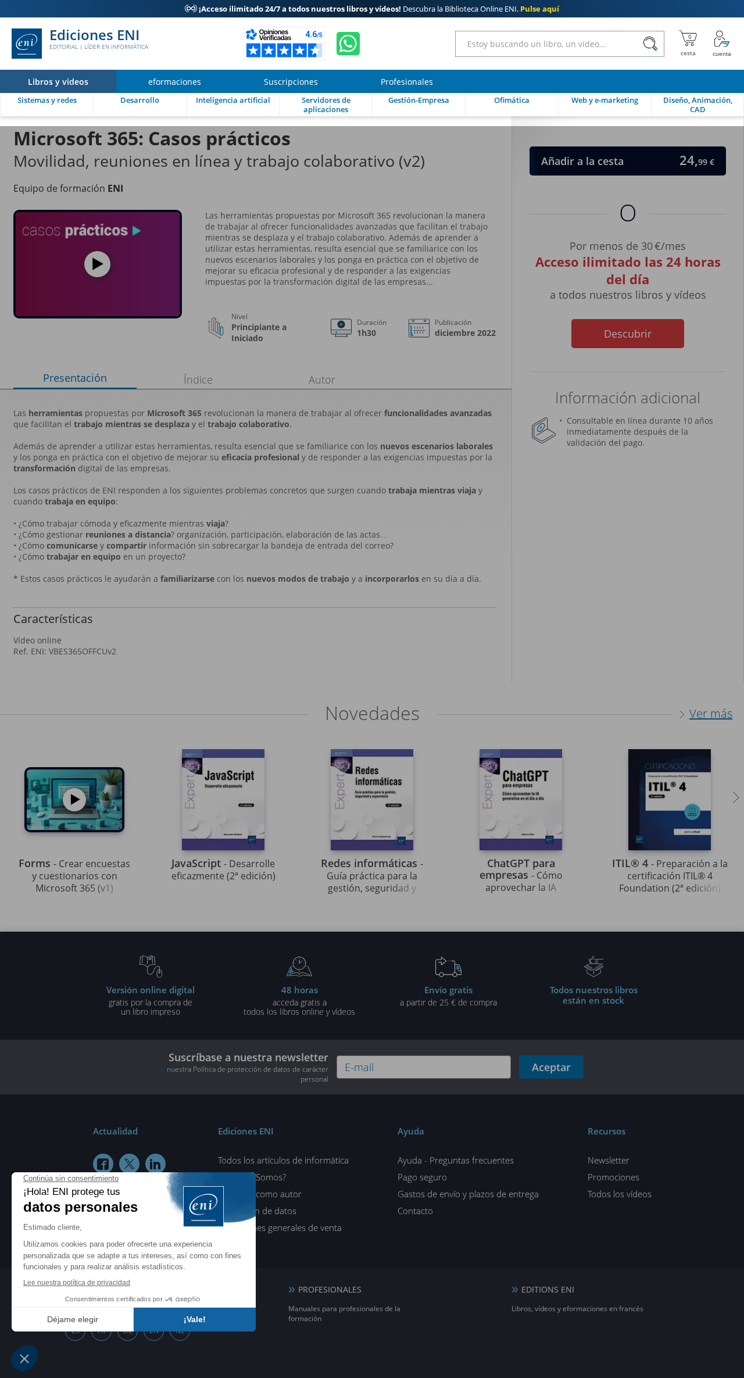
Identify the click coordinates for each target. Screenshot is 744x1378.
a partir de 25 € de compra (448, 995)
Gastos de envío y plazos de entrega (468, 1194)
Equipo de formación (68, 188)
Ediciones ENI (98, 39)
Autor (322, 379)
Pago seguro (422, 1177)
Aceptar (551, 1067)
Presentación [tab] (75, 378)
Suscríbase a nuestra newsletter (247, 1067)
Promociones (613, 1177)
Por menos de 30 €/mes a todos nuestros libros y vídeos (628, 268)
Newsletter (608, 1160)
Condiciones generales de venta (280, 1227)
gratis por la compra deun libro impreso (150, 1000)
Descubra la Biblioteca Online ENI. (372, 8)
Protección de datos (257, 1210)
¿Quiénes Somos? (252, 1177)
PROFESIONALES (330, 1289)
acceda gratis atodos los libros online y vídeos (299, 1000)
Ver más (710, 713)
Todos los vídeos (620, 1194)
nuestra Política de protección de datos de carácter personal (247, 1074)
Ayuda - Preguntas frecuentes (456, 1160)
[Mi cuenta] (721, 43)
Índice (198, 379)
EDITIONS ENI (547, 1289)
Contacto (415, 1210)
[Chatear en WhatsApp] (348, 43)
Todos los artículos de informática (283, 1160)
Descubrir (628, 334)
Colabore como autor (260, 1194)
